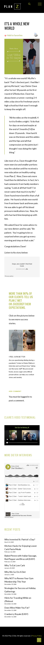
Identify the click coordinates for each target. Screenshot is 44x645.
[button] (23, 340)
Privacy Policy (36, 636)
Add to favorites (14, 35)
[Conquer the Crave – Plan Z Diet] (12, 6)
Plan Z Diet (7, 519)
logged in (25, 396)
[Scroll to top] (39, 639)
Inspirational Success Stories (18, 519)
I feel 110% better (17, 357)
